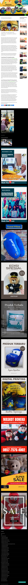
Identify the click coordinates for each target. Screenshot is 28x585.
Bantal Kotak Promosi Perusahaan (5, 571)
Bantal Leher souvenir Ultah (4, 542)
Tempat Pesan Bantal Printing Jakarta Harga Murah (8, 34)
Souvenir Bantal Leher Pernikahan (5, 554)
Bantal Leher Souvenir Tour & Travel (5, 541)
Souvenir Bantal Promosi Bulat (4, 562)
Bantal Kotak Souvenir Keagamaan (5, 575)
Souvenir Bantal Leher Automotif (5, 550)
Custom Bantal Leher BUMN (4, 545)
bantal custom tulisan (14, 58)
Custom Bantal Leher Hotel (4, 546)
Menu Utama (27, 15)
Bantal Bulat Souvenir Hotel (4, 567)
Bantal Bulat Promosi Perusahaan (5, 563)
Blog (1, 534)
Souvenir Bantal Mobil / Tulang (4, 555)
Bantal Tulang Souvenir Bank (4, 559)
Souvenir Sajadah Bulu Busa (4, 580)
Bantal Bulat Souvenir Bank (4, 566)
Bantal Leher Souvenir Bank (4, 538)
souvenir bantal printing (11, 81)
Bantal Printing (3, 533)
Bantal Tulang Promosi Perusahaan (5, 558)
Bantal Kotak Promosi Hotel (4, 570)
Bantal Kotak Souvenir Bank (4, 574)
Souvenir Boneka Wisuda (4, 579)
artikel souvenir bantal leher (4, 537)
